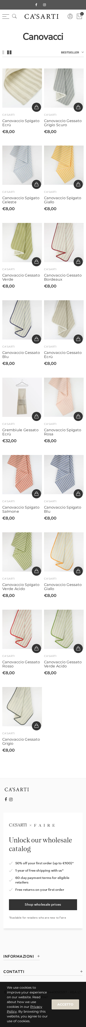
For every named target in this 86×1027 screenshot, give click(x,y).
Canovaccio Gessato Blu (21, 355)
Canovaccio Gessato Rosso (21, 664)
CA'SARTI (8, 114)
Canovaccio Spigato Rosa (62, 432)
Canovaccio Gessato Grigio (21, 741)
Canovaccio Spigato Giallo (62, 200)
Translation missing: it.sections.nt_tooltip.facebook (6, 799)
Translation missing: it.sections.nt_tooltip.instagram (11, 799)
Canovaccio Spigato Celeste (20, 200)
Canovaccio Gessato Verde (21, 277)
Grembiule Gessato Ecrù (20, 432)
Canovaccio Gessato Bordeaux (63, 277)
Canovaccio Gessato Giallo (63, 587)
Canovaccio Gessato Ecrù (63, 355)
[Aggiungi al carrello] (36, 107)
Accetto (65, 1004)
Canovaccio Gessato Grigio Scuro (63, 123)
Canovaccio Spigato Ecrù (20, 123)
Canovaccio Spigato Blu (62, 509)
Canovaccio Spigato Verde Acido (20, 587)
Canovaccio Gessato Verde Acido (63, 664)
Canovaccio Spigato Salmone (20, 509)
